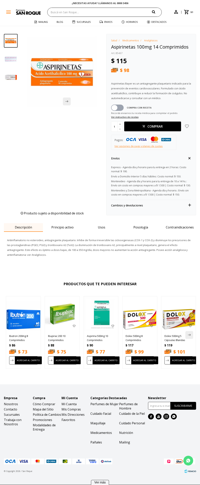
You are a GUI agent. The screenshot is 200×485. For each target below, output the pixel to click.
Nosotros (11, 404)
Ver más (100, 482)
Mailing (43, 22)
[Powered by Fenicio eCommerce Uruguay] (190, 471)
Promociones (42, 420)
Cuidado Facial (100, 413)
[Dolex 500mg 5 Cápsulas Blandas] (178, 313)
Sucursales (84, 22)
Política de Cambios (47, 414)
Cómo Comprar (44, 404)
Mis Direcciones (73, 414)
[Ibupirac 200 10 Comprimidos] (62, 313)
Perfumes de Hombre (128, 406)
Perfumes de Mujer (104, 404)
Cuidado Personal (132, 423)
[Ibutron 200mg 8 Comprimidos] (23, 313)
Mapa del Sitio (43, 409)
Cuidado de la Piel (132, 413)
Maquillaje (97, 423)
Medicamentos (101, 433)
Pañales (96, 442)
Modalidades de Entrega (44, 427)
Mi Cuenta (69, 404)
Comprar (155, 126)
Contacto (10, 409)
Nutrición (126, 433)
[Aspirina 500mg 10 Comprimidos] (101, 313)
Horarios (132, 22)
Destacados (158, 22)
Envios (108, 22)
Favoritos (68, 420)
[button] (157, 12)
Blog (60, 22)
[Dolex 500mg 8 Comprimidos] (139, 313)
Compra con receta (139, 107)
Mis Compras (71, 409)
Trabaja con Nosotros (12, 422)
